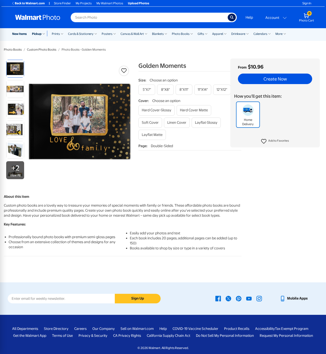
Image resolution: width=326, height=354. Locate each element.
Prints (56, 34)
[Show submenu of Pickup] (44, 33)
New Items (19, 34)
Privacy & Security (93, 335)
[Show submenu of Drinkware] (247, 33)
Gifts (201, 34)
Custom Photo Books (41, 49)
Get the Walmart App (29, 335)
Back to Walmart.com (30, 3)
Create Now (275, 78)
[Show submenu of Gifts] (206, 33)
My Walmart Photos (109, 3)
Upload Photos (138, 3)
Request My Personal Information (286, 335)
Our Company (103, 329)
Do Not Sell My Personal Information (225, 335)
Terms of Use (62, 335)
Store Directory (56, 329)
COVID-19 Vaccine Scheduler (195, 329)
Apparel (217, 34)
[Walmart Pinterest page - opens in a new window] (239, 298)
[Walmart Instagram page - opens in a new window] (259, 298)
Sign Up (137, 298)
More (279, 34)
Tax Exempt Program (291, 329)
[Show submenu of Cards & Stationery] (95, 33)
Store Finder (62, 3)
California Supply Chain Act (168, 335)
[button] (275, 141)
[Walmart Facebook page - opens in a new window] (218, 298)
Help (249, 17)
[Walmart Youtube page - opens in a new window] (249, 298)
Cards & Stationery (81, 34)
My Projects (84, 3)
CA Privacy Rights (127, 335)
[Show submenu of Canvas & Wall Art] (146, 33)
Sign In (306, 3)
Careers (80, 329)
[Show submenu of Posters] (114, 33)
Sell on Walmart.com (137, 329)
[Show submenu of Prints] (62, 33)
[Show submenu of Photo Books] (191, 33)
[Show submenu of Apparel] (225, 33)
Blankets (158, 34)
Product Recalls (236, 329)
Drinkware (238, 34)
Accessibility (265, 329)
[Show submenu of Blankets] (165, 33)
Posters (107, 34)
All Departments (25, 329)
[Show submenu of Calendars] (269, 33)
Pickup (37, 34)
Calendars (260, 34)
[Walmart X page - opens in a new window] (228, 298)
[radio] (15, 69)
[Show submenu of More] (284, 33)
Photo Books (180, 34)
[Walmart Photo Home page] (38, 17)
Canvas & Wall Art (132, 34)
